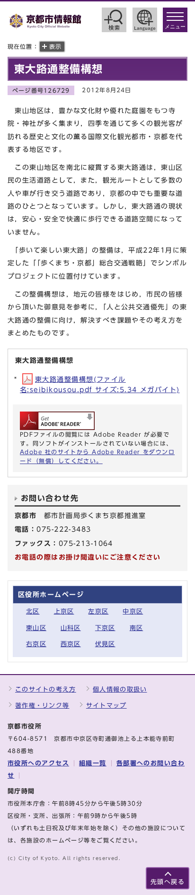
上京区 (64, 611)
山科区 (71, 628)
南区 (136, 628)
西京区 (71, 644)
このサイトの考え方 (45, 689)
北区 (33, 611)
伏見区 (105, 644)
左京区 (98, 611)
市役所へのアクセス (38, 763)
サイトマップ (106, 705)
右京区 (36, 644)
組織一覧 (92, 763)
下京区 (105, 628)
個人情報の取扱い (120, 689)
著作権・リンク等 (42, 705)
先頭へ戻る (168, 882)
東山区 (36, 628)
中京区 (133, 611)
